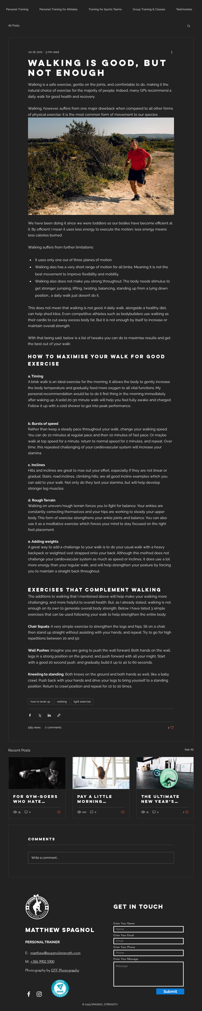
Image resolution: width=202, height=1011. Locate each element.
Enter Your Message (125, 958)
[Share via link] (59, 715)
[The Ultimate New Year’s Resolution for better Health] (165, 773)
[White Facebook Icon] (28, 994)
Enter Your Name (124, 923)
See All (189, 749)
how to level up (40, 701)
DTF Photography (65, 970)
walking (62, 701)
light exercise (82, 701)
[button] (189, 25)
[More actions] (171, 52)
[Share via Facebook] (30, 715)
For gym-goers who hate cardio (35, 799)
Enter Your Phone (124, 947)
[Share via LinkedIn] (49, 715)
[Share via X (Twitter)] (39, 715)
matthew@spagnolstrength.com (55, 953)
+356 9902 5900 (42, 961)
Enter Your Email (123, 935)
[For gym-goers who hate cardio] (36, 773)
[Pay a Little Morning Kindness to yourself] (101, 773)
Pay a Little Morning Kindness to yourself (95, 799)
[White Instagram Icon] (39, 994)
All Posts (14, 25)
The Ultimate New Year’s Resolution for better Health (164, 799)
